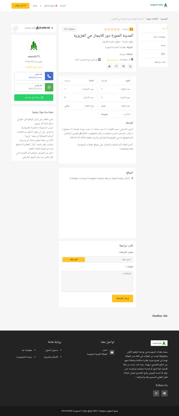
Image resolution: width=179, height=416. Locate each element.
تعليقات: (129, 267)
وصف (163, 45)
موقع (163, 54)
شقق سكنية (127, 42)
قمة (163, 28)
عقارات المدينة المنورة (115, 47)
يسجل (35, 5)
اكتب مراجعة (160, 62)
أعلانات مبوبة (152, 19)
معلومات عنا (27, 350)
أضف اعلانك (19, 5)
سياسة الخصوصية (24, 357)
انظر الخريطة (112, 60)
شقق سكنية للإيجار (111, 42)
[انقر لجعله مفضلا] (116, 66)
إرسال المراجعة (122, 298)
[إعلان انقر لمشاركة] (123, 66)
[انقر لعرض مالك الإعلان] (130, 66)
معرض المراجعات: (125, 252)
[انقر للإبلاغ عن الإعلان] (109, 66)
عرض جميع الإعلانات (33, 67)
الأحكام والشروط (51, 357)
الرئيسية (63, 5)
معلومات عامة (159, 37)
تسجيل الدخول (49, 5)
